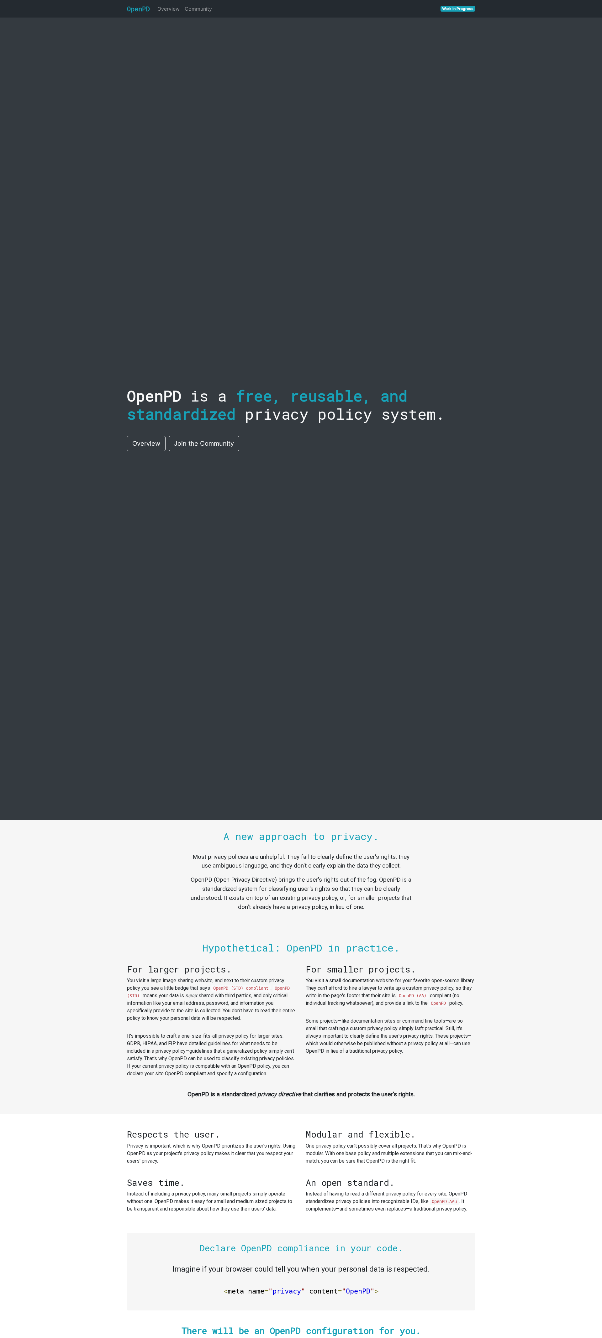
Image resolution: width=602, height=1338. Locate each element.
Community (198, 9)
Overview (168, 9)
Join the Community (204, 443)
